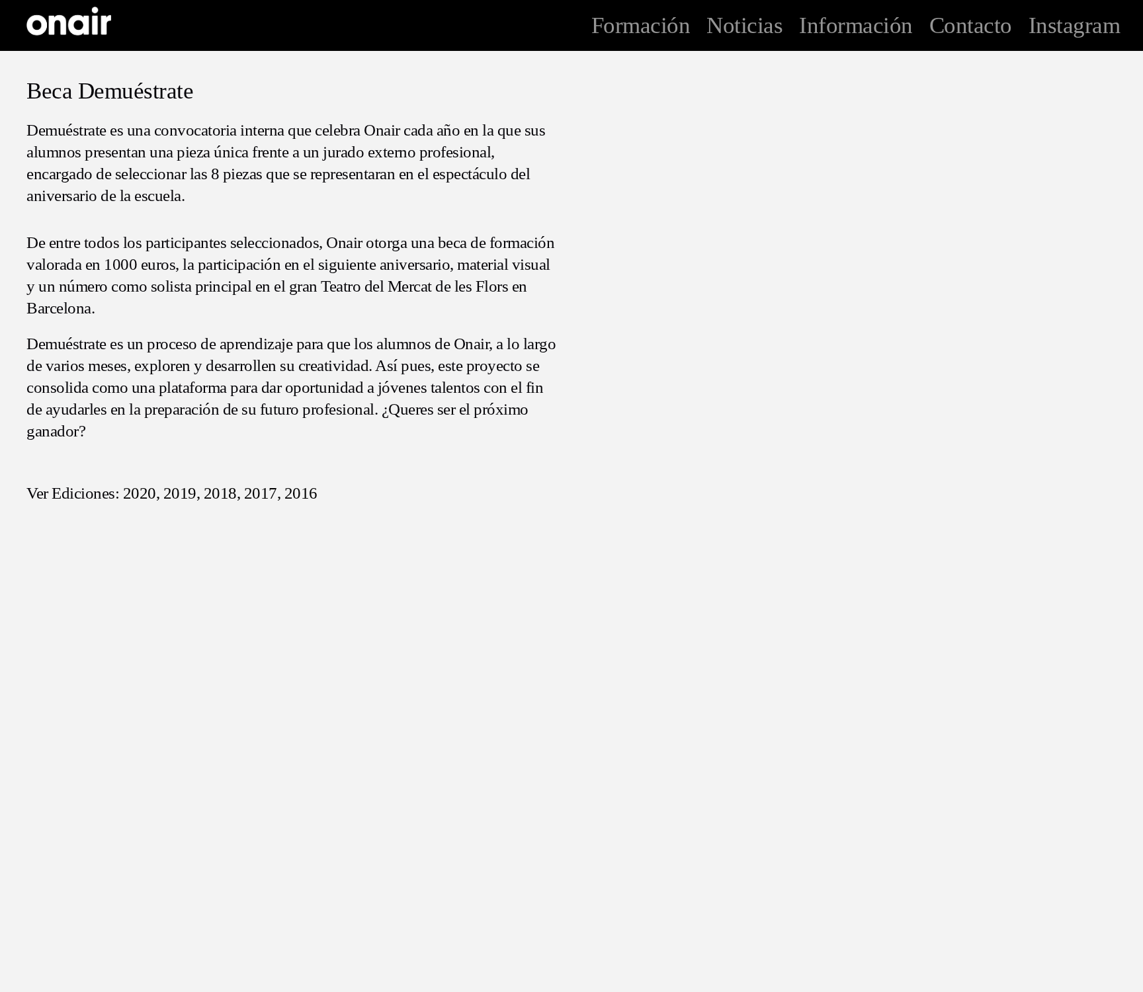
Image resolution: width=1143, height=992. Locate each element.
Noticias (744, 25)
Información (856, 25)
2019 (179, 493)
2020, (141, 493)
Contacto (970, 25)
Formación (641, 25)
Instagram (1075, 25)
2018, (222, 493)
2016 (301, 493)
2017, (262, 493)
